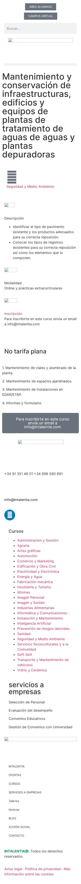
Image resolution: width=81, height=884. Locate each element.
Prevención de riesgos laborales (43, 628)
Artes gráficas (28, 551)
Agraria (23, 545)
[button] (40, 64)
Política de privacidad (43, 869)
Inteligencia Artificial (34, 623)
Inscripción (13, 313)
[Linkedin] (9, 515)
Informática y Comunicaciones (42, 613)
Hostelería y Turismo (34, 587)
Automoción (27, 556)
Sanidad (23, 634)
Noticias (14, 809)
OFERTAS (15, 775)
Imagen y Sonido (31, 602)
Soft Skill (24, 654)
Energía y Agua (29, 576)
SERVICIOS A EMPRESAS (25, 792)
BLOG (12, 818)
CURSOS (14, 783)
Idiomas (23, 592)
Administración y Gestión (37, 540)
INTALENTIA (17, 766)
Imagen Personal (30, 597)
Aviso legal (13, 869)
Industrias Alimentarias (35, 608)
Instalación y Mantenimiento (40, 618)
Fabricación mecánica (35, 582)
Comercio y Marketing (35, 561)
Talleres (14, 801)
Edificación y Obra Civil (36, 566)
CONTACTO (16, 835)
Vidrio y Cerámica (32, 670)
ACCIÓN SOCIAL (19, 827)
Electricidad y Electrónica (38, 571)
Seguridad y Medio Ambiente (30, 186)
